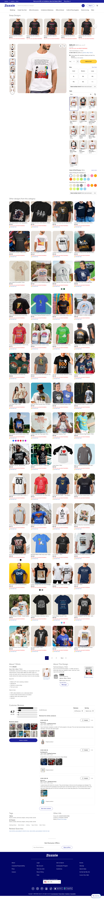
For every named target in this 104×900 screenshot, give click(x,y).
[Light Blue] (88, 179)
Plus (17, 1)
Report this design (88, 677)
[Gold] (95, 175)
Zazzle (6, 1)
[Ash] (81, 175)
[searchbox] (50, 5)
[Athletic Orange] (70, 179)
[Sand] (77, 175)
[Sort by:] (95, 94)
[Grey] (84, 175)
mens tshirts (12, 831)
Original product (49, 741)
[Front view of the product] (41, 68)
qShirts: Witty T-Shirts (88, 52)
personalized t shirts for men (22, 831)
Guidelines (67, 893)
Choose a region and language (50, 879)
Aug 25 (73, 56)
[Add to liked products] (64, 45)
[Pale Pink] (88, 175)
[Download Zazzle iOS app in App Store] (58, 888)
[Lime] (81, 179)
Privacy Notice (62, 893)
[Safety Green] (77, 179)
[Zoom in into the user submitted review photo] (12, 726)
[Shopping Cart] (97, 5)
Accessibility (73, 893)
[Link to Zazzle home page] (10, 5)
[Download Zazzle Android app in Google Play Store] (68, 888)
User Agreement (54, 893)
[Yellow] (74, 179)
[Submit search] (83, 5)
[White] (70, 175)
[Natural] (74, 175)
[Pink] (91, 175)
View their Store (63, 682)
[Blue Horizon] (84, 179)
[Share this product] (60, 45)
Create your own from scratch (46, 678)
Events (13, 1)
